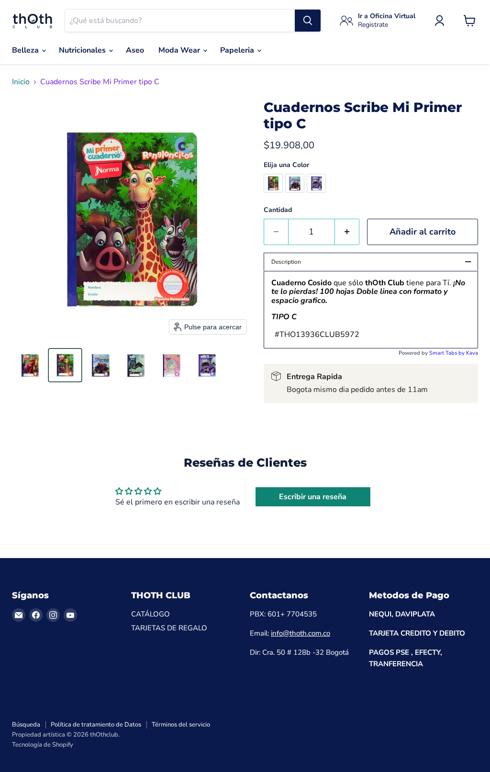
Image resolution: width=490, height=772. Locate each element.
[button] (29, 365)
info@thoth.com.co (300, 633)
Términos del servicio (181, 724)
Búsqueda (26, 724)
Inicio (21, 82)
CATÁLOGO (150, 614)
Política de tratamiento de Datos (96, 724)
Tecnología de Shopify (42, 744)
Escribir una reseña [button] (312, 497)
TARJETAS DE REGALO (169, 628)
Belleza (26, 50)
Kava (472, 353)
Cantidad (278, 210)
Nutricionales (83, 50)
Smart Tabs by (447, 353)
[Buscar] (308, 21)
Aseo (135, 50)
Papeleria (238, 50)
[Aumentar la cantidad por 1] (347, 232)
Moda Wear (180, 50)
